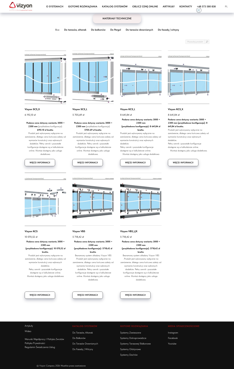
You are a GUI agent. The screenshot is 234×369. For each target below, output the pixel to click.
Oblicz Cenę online (145, 6)
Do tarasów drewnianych (85, 343)
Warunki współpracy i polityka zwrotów (44, 339)
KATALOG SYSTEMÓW (84, 326)
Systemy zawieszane (130, 332)
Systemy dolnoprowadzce (133, 338)
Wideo (28, 331)
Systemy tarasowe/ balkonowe (135, 343)
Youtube (172, 343)
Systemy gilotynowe (130, 349)
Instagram (173, 332)
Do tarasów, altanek (82, 332)
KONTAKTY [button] (185, 6)
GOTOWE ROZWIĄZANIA (82, 6)
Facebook (173, 338)
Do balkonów (78, 338)
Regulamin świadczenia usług (40, 347)
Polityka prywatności (35, 343)
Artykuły (169, 6)
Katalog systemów (115, 6)
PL (226, 6)
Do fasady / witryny (82, 349)
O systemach (54, 6)
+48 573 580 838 (206, 6)
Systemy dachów (129, 354)
